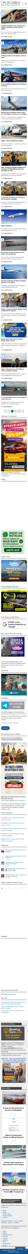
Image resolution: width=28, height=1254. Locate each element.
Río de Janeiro (7, 1214)
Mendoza (4, 1222)
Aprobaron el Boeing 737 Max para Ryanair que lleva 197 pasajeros (13, 281)
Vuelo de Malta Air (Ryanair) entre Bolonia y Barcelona (14, 84)
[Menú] (25, 3)
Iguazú (10, 1222)
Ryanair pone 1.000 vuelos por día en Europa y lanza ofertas (12, 339)
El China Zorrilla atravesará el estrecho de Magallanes (15, 850)
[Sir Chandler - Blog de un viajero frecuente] (11, 3)
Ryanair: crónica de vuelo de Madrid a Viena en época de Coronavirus (14, 310)
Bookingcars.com (11, 1053)
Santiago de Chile (7, 1216)
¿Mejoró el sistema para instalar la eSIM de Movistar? (15, 857)
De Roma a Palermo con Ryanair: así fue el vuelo (13, 56)
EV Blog (5, 998)
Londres (5, 1217)
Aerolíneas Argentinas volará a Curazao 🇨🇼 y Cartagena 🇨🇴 (15, 869)
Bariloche (10, 1221)
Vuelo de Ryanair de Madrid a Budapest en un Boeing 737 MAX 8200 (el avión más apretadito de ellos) (13, 169)
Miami (4, 1210)
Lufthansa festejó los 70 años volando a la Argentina (12, 834)
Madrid (5, 1212)
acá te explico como (14, 1055)
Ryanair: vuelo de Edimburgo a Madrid (12, 141)
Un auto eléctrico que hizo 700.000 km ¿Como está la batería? (13, 1011)
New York (5, 1236)
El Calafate (16, 1222)
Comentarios (8, 852)
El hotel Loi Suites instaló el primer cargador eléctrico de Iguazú (12, 1007)
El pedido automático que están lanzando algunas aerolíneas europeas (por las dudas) (13, 27)
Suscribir (5, 728)
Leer (13, 1114)
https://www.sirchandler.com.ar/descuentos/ (13, 800)
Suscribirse (20, 1249)
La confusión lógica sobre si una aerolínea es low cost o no (13, 398)
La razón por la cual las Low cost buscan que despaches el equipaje (13, 198)
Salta (15, 1221)
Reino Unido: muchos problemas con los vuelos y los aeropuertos (13, 253)
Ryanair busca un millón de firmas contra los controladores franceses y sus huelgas (14, 113)
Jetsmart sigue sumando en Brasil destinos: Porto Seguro (13, 829)
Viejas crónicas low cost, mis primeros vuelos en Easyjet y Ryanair (12, 369)
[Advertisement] (12, 506)
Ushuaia (20, 1221)
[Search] (22, 3)
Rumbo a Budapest (6, 225)
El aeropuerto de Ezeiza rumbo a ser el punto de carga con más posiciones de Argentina (13, 1003)
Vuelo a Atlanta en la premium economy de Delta (12, 819)
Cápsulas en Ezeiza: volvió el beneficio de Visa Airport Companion (15, 875)
